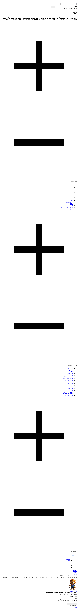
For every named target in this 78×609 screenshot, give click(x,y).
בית (72, 185)
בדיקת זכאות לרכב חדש (66, 195)
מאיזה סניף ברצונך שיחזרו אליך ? (67, 600)
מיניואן (71, 372)
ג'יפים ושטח (70, 368)
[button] (39, 105)
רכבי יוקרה (70, 373)
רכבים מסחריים (68, 377)
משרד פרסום (73, 591)
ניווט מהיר (74, 181)
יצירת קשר (70, 192)
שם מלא (74, 596)
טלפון (75, 598)
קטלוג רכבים (69, 187)
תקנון (71, 197)
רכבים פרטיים (69, 380)
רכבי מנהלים (69, 375)
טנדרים (71, 370)
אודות (71, 190)
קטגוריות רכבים (72, 365)
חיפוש (75, 7)
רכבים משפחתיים (68, 378)
